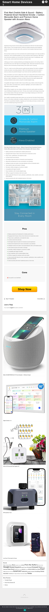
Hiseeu (25, 567)
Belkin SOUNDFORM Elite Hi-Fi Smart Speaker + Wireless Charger (17, 375)
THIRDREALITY (11, 573)
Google (6, 566)
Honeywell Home (37, 567)
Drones (6, 585)
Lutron (20, 569)
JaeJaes (5, 569)
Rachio (9, 571)
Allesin (4, 565)
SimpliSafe (33, 571)
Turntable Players (8, 580)
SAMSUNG (24, 571)
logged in (12, 307)
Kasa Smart (11, 569)
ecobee (22, 565)
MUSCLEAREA (31, 569)
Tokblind (15, 573)
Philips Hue (5, 571)
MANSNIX (24, 569)
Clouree (19, 565)
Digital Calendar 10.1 (7, 420)
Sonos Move (34, 299)
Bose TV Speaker (10, 299)
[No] (47, 608)
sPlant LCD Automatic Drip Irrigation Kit (11, 466)
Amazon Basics (9, 565)
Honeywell (29, 567)
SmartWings (37, 571)
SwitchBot (5, 573)
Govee (12, 567)
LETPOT (16, 569)
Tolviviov (18, 573)
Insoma (44, 567)
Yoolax (29, 573)
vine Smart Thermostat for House (10, 558)
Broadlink (16, 565)
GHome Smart (41, 565)
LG (18, 569)
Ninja (36, 569)
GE (37, 565)
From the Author (31, 564)
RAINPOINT (17, 571)
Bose (13, 565)
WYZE (23, 573)
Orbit (38, 569)
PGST (42, 569)
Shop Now (24, 289)
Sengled (28, 571)
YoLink (25, 573)
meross (27, 569)
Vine (21, 573)
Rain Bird (11, 571)
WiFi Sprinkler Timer (7, 512)
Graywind (17, 567)
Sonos (42, 571)
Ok (24, 610)
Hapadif (22, 567)
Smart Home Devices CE (10, 582)
